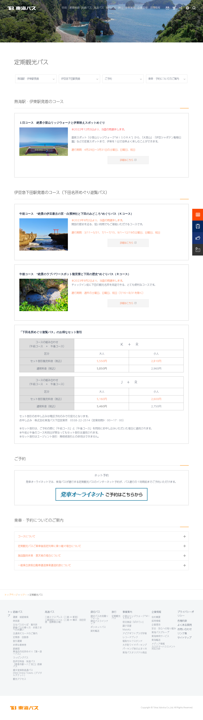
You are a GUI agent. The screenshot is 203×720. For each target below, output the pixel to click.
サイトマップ (184, 637)
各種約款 (182, 621)
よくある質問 (184, 625)
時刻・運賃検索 (70, 7)
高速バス (99, 7)
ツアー (23, 595)
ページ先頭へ (196, 713)
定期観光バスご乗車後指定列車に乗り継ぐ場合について (103, 546)
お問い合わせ (184, 629)
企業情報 (142, 7)
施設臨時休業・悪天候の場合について (103, 555)
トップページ (11, 595)
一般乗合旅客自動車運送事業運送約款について (103, 565)
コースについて (103, 536)
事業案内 (130, 7)
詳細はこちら (126, 160)
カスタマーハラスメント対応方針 (164, 648)
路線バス (87, 7)
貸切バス (111, 7)
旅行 (120, 7)
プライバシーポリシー (185, 614)
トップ (10, 614)
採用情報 (155, 7)
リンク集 (182, 633)
